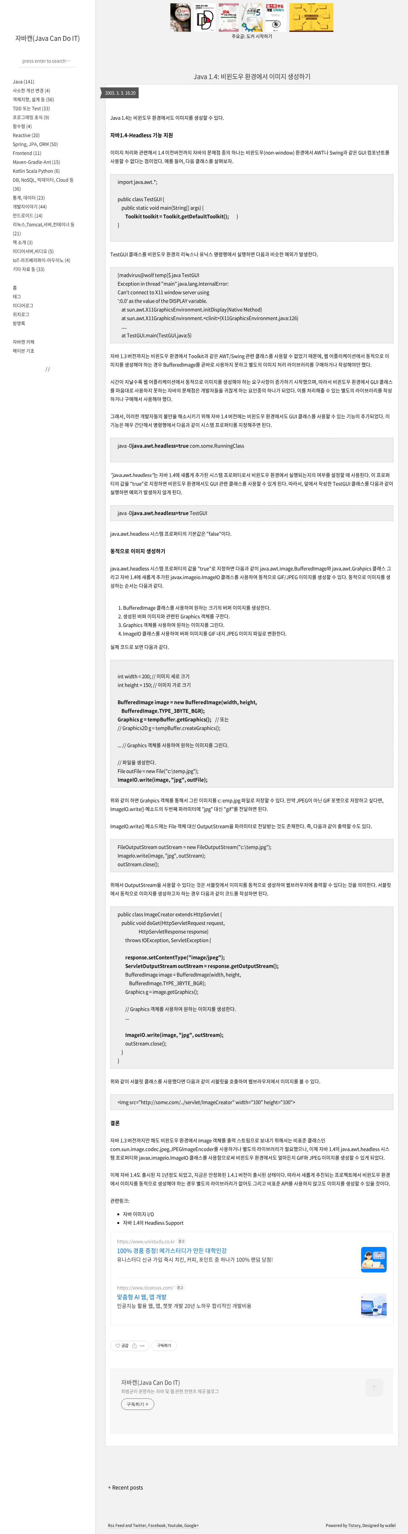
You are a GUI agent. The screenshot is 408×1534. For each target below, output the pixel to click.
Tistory (354, 1525)
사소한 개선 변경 (31, 90)
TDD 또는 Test (31, 108)
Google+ (191, 1525)
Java (23, 81)
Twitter (139, 1525)
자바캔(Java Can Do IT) (47, 38)
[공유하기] (134, 1346)
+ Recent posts (125, 1487)
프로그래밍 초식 (31, 117)
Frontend (27, 153)
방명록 (19, 323)
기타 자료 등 (29, 269)
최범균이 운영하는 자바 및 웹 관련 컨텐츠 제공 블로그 (170, 1391)
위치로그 (21, 314)
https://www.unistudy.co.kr (146, 1241)
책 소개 (23, 242)
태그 (17, 296)
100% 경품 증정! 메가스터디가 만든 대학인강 (172, 1251)
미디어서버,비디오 (33, 251)
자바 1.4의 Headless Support (153, 1222)
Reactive (26, 135)
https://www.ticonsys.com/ (145, 1287)
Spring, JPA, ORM (35, 144)
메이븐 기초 (23, 350)
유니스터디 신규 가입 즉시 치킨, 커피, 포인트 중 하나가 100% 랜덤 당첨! (195, 1259)
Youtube (175, 1525)
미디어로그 (23, 305)
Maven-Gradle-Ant (36, 162)
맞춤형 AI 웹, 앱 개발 (142, 1297)
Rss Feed (116, 1525)
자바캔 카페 (23, 341)
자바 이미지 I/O (138, 1214)
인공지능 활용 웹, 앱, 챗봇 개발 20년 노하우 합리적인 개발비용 (184, 1305)
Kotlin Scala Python (36, 170)
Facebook (157, 1525)
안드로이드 (28, 215)
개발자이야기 (30, 206)
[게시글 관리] (142, 1346)
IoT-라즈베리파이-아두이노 (41, 260)
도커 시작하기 (259, 36)
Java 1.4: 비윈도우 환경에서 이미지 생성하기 (251, 76)
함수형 (22, 126)
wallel (390, 1525)
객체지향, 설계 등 (33, 99)
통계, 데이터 (29, 197)
